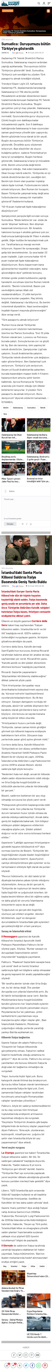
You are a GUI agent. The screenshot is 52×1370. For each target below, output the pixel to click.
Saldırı (42, 1266)
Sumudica (31, 407)
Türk (5, 414)
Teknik (42, 407)
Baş (4, 1266)
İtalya (24, 1266)
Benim (6, 407)
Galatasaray (18, 407)
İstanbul (14, 1266)
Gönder (10, 524)
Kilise (33, 1266)
